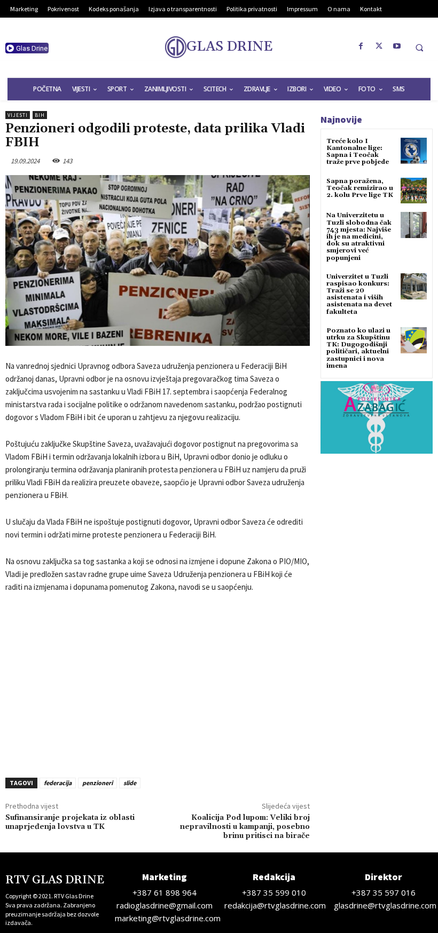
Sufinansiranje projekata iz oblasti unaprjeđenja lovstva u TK (70, 822)
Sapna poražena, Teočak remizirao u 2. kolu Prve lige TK (359, 188)
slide (129, 783)
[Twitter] (379, 46)
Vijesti (17, 115)
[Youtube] (397, 46)
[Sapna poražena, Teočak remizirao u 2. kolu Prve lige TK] (414, 191)
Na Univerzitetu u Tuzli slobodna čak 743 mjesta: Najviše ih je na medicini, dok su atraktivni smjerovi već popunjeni (359, 236)
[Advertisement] (157, 682)
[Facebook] (361, 46)
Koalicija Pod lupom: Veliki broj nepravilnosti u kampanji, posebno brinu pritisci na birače (245, 827)
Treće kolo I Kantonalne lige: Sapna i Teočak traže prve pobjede (357, 152)
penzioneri (97, 783)
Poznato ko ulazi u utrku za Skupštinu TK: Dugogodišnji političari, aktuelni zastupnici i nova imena (358, 348)
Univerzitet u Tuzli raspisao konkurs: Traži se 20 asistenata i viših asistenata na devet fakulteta (359, 294)
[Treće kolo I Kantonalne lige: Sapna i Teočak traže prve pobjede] (414, 151)
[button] (419, 47)
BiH (40, 115)
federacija (58, 783)
